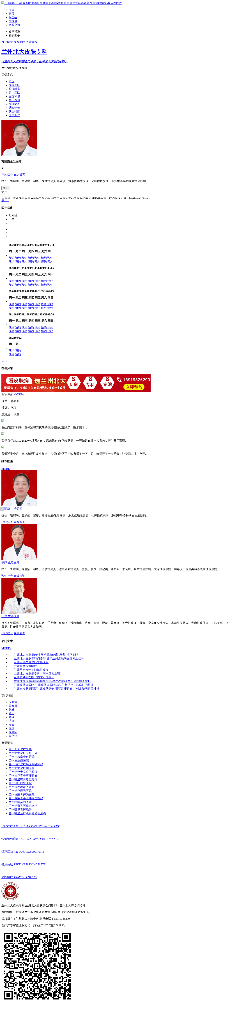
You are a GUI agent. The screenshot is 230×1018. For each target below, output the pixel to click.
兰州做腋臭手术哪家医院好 (26, 798)
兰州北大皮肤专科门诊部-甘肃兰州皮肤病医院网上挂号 (49, 658)
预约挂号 (7, 174)
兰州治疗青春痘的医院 (23, 771)
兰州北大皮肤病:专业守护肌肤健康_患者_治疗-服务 (46, 654)
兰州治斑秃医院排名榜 (23, 805)
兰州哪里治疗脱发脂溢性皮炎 (27, 813)
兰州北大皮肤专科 (20, 749)
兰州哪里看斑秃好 (20, 809)
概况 (11, 81)
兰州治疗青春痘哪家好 (23, 775)
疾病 (11, 9)
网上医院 (7, 41)
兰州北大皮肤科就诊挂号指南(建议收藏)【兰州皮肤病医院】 (52, 681)
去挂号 (13, 21)
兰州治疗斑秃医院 (20, 790)
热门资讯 (14, 100)
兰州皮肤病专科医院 (21, 756)
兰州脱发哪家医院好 (21, 786)
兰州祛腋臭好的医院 (21, 794)
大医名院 (19, 41)
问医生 (13, 17)
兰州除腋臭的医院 (20, 802)
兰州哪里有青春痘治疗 (23, 779)
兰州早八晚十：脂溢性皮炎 (31, 669)
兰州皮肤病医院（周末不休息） (34, 677)
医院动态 (14, 104)
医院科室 (14, 88)
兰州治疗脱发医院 (20, 783)
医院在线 (31, 41)
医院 (11, 13)
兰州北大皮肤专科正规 (23, 753)
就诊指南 (14, 111)
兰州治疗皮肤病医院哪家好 (26, 764)
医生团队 (14, 92)
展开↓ (6, 188)
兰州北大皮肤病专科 (21, 768)
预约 (11, 257)
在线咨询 (19, 174)
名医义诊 (14, 24)
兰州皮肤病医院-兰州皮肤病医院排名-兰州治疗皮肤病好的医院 (53, 684)
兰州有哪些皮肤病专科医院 (31, 662)
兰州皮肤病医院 (19, 760)
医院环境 (14, 96)
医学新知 (14, 115)
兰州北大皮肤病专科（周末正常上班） (38, 673)
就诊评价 (14, 107)
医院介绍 (14, 85)
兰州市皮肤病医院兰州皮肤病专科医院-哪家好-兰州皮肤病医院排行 (56, 688)
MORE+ (19, 394)
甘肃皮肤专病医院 (25, 666)
